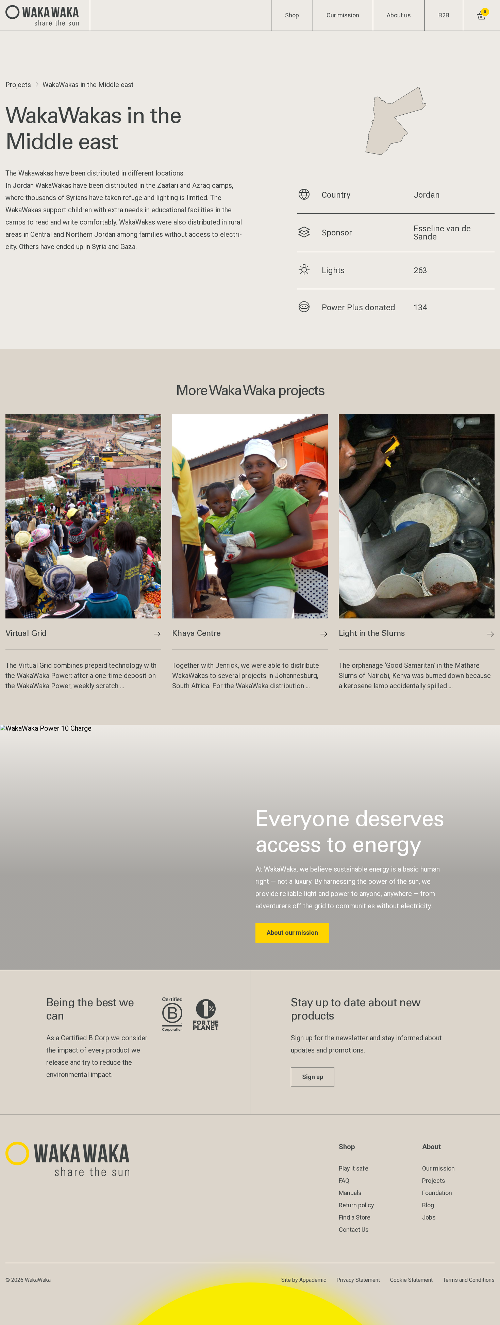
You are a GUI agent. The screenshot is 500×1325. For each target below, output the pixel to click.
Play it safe (353, 1168)
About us (399, 15)
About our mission (292, 932)
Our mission (343, 15)
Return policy (356, 1205)
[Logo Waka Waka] (45, 15)
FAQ (344, 1180)
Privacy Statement (358, 1280)
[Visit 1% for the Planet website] (205, 1015)
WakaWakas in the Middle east (88, 85)
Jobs (429, 1217)
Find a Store (354, 1217)
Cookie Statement (411, 1280)
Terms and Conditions (469, 1280)
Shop (292, 15)
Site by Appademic (303, 1280)
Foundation (437, 1192)
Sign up (312, 1076)
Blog (428, 1205)
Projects (18, 85)
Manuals (350, 1192)
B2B (443, 15)
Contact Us (354, 1229)
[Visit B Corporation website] (172, 1014)
